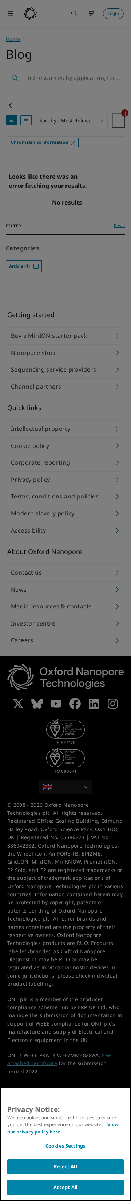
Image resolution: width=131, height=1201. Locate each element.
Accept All (65, 1187)
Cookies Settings (65, 1146)
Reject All (65, 1166)
